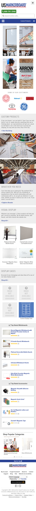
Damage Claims (28, 495)
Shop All (4, 220)
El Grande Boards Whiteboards (20, 341)
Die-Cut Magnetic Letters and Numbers (19, 410)
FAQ (16, 474)
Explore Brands (7, 202)
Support (6, 474)
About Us (24, 472)
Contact (31, 472)
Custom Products (26, 21)
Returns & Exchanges (14, 497)
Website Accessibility (25, 474)
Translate (23, 479)
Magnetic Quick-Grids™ (18, 399)
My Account (4, 472)
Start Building (7, 131)
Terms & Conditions (7, 495)
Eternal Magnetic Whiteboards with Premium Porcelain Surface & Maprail (21, 331)
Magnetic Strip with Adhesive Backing (19, 389)
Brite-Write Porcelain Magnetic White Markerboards (20, 374)
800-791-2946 (10, 11)
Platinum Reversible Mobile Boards (21, 352)
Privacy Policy (18, 495)
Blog (11, 474)
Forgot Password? (15, 472)
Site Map (24, 497)
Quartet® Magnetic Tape (18, 421)
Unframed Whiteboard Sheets (20, 363)
